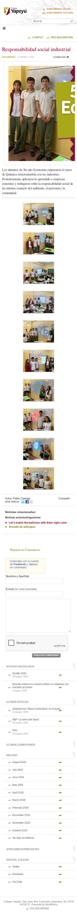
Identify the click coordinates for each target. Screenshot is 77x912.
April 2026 (18, 792)
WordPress (51, 904)
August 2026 (19, 762)
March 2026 (18, 800)
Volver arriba (39, 908)
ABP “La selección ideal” (25, 721)
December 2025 (21, 815)
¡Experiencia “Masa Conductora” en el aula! (36, 710)
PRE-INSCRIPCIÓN (62, 37)
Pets (20, 732)
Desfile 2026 (20, 675)
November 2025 (21, 822)
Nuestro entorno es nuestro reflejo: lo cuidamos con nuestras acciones (40, 687)
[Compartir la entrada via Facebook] (27, 501)
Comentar (59, 57)
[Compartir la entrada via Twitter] (23, 501)
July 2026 (17, 769)
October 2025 (19, 830)
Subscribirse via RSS (59, 9)
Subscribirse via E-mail (60, 13)
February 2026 (20, 807)
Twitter (15, 866)
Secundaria (8, 57)
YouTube (17, 881)
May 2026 (17, 784)
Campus (37, 37)
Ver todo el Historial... (24, 837)
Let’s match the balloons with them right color (38, 522)
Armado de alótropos (22, 526)
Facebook (17, 874)
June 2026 (18, 777)
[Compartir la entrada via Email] (31, 501)
